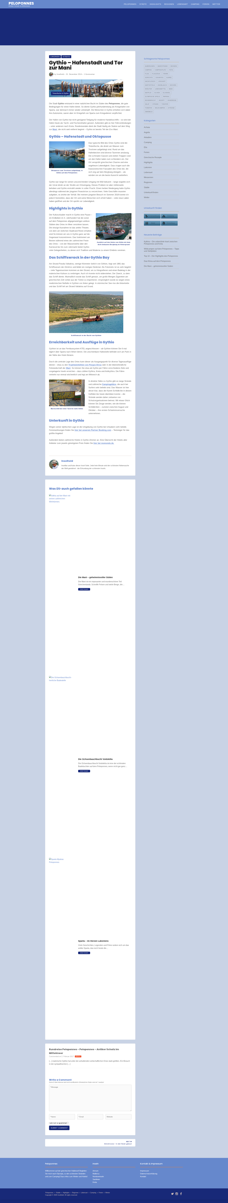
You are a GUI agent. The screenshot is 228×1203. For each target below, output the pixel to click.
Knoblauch (162, 85)
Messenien (148, 177)
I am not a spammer (58, 1123)
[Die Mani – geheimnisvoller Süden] (61, 583)
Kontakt (143, 1176)
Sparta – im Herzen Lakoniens (93, 941)
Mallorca (96, 1174)
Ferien (206, 4)
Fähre (165, 73)
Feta (171, 70)
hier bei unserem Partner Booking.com (93, 430)
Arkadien (148, 137)
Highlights (155, 4)
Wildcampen (160, 108)
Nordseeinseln (98, 1176)
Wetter (216, 4)
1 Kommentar (89, 74)
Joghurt (162, 81)
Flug (147, 73)
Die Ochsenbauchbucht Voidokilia (95, 759)
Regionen (169, 4)
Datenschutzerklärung (148, 1174)
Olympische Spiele (152, 96)
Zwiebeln (148, 111)
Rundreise (172, 100)
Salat (147, 104)
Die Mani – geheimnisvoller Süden (95, 577)
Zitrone (171, 108)
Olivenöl (166, 92)
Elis (145, 147)
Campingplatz (160, 70)
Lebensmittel (160, 89)
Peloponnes (21, 3)
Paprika (166, 96)
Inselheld (60, 74)
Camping (195, 4)
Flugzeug (156, 73)
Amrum (95, 1171)
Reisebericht (150, 100)
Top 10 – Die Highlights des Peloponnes (161, 256)
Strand (155, 104)
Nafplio (148, 92)
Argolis (147, 132)
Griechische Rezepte (153, 157)
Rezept (162, 100)
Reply (78, 1056)
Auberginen (150, 66)
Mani (54, 129)
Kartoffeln (150, 85)
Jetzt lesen (84, 589)
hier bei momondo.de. (103, 443)
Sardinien (96, 1179)
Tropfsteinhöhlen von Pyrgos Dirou (85, 365)
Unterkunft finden (151, 192)
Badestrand (163, 66)
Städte (143, 4)
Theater (165, 104)
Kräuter (148, 89)
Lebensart (182, 4)
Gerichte (149, 77)
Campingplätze (109, 384)
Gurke (169, 77)
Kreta (95, 1182)
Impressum (144, 1171)
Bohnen (174, 66)
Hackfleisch (150, 81)
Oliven (157, 92)
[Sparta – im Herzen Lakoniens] (61, 947)
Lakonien (55, 57)
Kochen (173, 85)
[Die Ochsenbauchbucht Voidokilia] (61, 765)
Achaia (147, 127)
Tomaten (148, 108)
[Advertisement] (114, 26)
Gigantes (159, 77)
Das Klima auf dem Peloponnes (157, 261)
